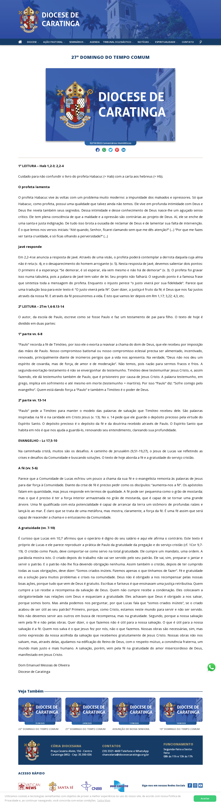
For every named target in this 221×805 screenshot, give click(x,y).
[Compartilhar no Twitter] (111, 150)
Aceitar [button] (205, 798)
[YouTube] (200, 785)
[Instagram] (195, 785)
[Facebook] (190, 785)
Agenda (95, 41)
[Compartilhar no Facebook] (98, 150)
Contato (188, 41)
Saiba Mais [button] (103, 800)
